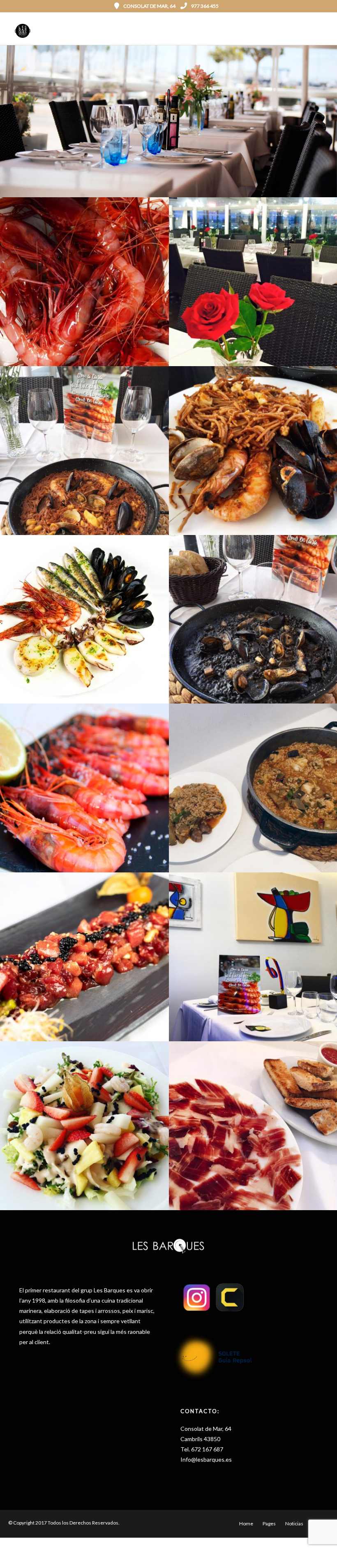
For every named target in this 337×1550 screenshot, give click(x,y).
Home (246, 1523)
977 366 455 (205, 6)
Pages (269, 1523)
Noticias (294, 1523)
